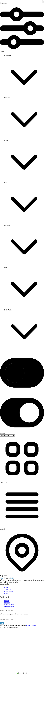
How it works (9, 591)
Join (2, 623)
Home (6, 588)
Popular (7, 603)
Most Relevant (9, 606)
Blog (6, 593)
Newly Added (9, 605)
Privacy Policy (31, 625)
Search (6, 601)
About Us (7, 589)
